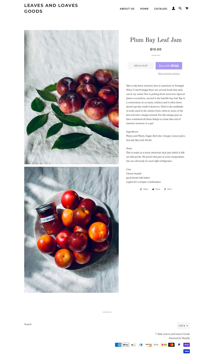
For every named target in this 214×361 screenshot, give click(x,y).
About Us (127, 8)
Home (144, 8)
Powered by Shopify (179, 338)
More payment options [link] (169, 73)
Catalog (161, 8)
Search (27, 324)
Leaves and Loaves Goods (51, 8)
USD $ (182, 325)
